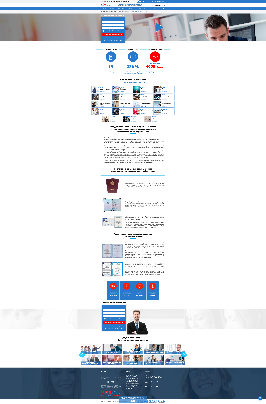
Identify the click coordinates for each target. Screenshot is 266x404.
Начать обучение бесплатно (113, 34)
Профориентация (131, 385)
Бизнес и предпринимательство (125, 11)
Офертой (120, 30)
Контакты (142, 8)
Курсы (112, 8)
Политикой (114, 30)
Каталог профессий (132, 378)
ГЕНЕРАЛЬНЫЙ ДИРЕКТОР (141, 11)
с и (113, 30)
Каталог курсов (112, 11)
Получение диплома (132, 383)
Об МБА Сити (131, 8)
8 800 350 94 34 (160, 5)
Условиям (141, 398)
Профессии (121, 8)
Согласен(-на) (108, 30)
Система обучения (132, 380)
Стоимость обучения (132, 381)
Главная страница (131, 375)
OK (133, 401)
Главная (104, 8)
